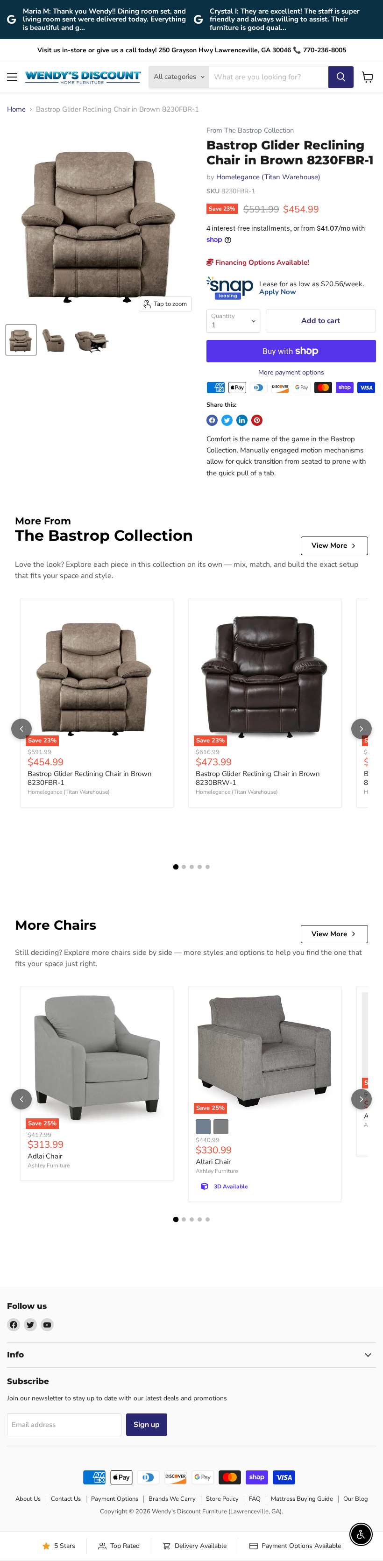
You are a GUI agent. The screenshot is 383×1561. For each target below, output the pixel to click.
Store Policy (222, 1499)
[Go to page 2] (184, 867)
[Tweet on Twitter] (227, 420)
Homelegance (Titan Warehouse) (268, 177)
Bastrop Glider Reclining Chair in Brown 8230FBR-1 (90, 778)
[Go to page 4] (200, 867)
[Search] (341, 77)
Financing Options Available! (261, 262)
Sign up (147, 1425)
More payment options (291, 372)
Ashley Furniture (49, 1165)
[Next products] (361, 729)
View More (329, 545)
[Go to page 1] (175, 867)
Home (16, 109)
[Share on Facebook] (212, 420)
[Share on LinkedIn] (242, 420)
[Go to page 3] (192, 867)
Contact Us (66, 1499)
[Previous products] (21, 729)
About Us (28, 1499)
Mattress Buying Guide (302, 1499)
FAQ (255, 1499)
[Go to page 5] (208, 867)
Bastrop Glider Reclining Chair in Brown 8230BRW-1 (258, 778)
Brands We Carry (172, 1499)
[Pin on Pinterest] (256, 420)
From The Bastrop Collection (250, 130)
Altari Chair (213, 1161)
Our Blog (355, 1499)
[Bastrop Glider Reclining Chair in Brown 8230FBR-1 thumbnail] (21, 340)
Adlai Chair (45, 1156)
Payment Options (114, 1499)
